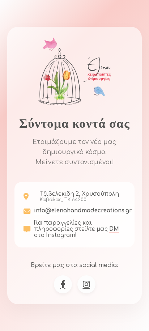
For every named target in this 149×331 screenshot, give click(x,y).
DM (114, 229)
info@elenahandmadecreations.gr (83, 211)
